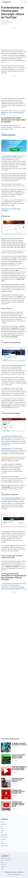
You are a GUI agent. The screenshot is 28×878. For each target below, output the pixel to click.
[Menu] (25, 2)
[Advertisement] (14, 674)
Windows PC (3, 843)
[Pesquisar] (22, 2)
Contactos (3, 864)
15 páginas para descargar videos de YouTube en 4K (18, 791)
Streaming (3, 839)
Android (2, 822)
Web (2, 841)
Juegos (2, 830)
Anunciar (3, 866)
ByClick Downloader (11, 156)
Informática (3, 824)
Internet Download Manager (18, 365)
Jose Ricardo (6, 20)
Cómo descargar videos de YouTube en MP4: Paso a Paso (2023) (19, 768)
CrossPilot (18, 561)
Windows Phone (4, 845)
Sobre (2, 862)
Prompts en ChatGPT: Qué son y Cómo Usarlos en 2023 (18, 756)
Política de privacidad (6, 860)
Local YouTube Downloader (8, 436)
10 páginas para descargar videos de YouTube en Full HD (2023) (18, 804)
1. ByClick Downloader (8, 135)
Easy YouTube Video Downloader (10, 498)
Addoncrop (4, 238)
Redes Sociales (4, 834)
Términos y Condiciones (6, 858)
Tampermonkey (5, 448)
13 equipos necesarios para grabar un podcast (19, 743)
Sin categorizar (4, 837)
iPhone (2, 828)
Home (2, 868)
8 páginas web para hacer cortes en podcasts (18, 780)
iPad (2, 826)
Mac (2, 832)
